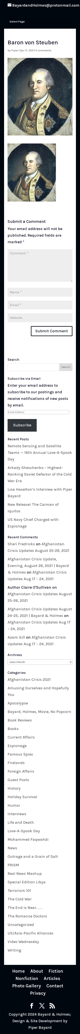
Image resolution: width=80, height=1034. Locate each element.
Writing (14, 950)
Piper (14, 50)
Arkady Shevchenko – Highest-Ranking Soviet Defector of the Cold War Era (40, 474)
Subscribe (22, 425)
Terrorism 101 (19, 890)
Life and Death (21, 822)
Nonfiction (27, 978)
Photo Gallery (26, 985)
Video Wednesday (23, 942)
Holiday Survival (22, 797)
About (36, 971)
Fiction (56, 971)
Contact (54, 985)
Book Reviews (20, 720)
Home (18, 971)
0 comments (43, 50)
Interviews (17, 814)
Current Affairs (21, 737)
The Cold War (20, 899)
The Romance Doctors (27, 916)
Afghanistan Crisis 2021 (29, 679)
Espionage (17, 746)
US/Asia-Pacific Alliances (30, 933)
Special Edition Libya (27, 882)
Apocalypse (18, 703)
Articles (52, 978)
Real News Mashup (25, 873)
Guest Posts (18, 780)
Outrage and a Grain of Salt (33, 856)
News (12, 848)
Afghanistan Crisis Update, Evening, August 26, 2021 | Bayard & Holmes (38, 566)
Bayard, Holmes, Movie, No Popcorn (39, 711)
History (14, 788)
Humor (14, 805)
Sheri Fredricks (21, 544)
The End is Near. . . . (25, 907)
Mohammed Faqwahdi (28, 839)
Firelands (16, 763)
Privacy (38, 993)
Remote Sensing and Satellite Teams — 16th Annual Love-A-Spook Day (40, 452)
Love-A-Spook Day (24, 831)
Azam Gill (16, 637)
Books (13, 729)
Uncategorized (21, 924)
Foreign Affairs (21, 771)
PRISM (13, 865)
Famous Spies (20, 754)
